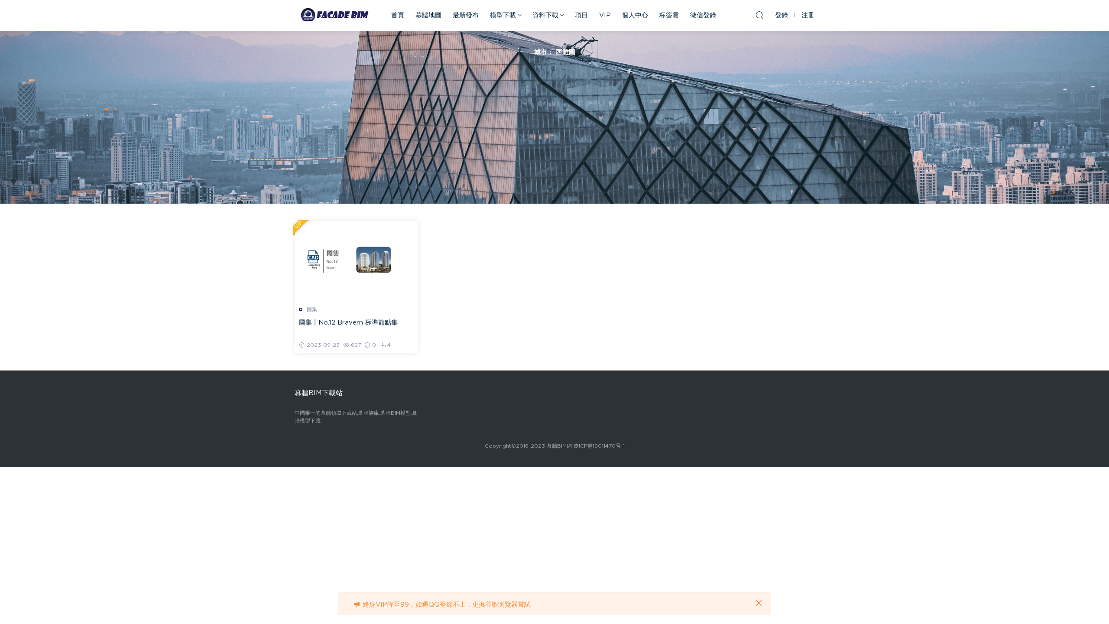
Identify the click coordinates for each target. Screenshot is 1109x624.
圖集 (312, 309)
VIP (605, 15)
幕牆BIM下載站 (334, 15)
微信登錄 (703, 15)
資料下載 (545, 15)
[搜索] (759, 15)
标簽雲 (669, 15)
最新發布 (466, 15)
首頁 (397, 15)
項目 (581, 15)
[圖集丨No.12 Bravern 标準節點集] (356, 260)
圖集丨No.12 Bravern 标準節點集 (348, 322)
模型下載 (503, 15)
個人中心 (635, 15)
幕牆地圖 (428, 15)
